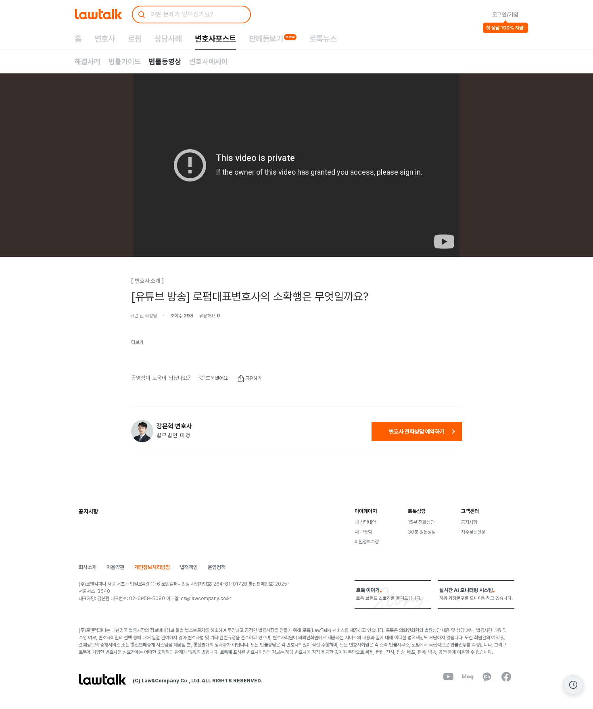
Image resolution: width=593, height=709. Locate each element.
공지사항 (469, 522)
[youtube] (448, 677)
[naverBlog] (467, 677)
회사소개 (87, 567)
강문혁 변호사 (174, 426)
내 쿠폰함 (363, 532)
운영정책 (217, 567)
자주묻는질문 (473, 532)
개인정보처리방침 (152, 567)
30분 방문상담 (422, 532)
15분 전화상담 (421, 522)
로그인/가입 (505, 14)
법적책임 (189, 567)
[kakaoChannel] (487, 677)
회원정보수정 (367, 541)
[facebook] (506, 677)
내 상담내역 (365, 522)
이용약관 (115, 567)
